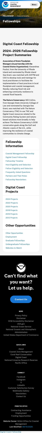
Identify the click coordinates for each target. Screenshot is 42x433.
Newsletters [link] (21, 394)
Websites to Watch (14, 248)
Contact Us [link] (21, 299)
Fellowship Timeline (14, 161)
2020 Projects (12, 207)
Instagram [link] (21, 380)
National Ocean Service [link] (21, 327)
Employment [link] (21, 413)
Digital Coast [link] (21, 357)
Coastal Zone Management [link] (21, 352)
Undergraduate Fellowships (18, 244)
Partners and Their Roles (16, 176)
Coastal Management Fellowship (20, 154)
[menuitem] (21, 315)
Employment (11, 237)
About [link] (21, 349)
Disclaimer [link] (21, 318)
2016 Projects (12, 214)
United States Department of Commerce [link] (21, 335)
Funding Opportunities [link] (21, 416)
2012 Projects (12, 218)
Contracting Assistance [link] (21, 410)
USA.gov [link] (21, 324)
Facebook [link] (21, 377)
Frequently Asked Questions (18, 172)
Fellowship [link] (8, 16)
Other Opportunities (14, 233)
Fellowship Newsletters (16, 180)
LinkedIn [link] (21, 385)
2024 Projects (12, 199)
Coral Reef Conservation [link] (21, 354)
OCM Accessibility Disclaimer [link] (21, 321)
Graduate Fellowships (15, 240)
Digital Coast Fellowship (16, 157)
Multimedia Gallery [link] (21, 391)
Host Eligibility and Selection (18, 165)
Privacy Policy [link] (21, 315)
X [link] (21, 382)
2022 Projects (12, 203)
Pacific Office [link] (21, 363)
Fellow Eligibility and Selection (19, 168)
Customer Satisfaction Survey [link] (21, 388)
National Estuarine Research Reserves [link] (21, 360)
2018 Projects (12, 210)
